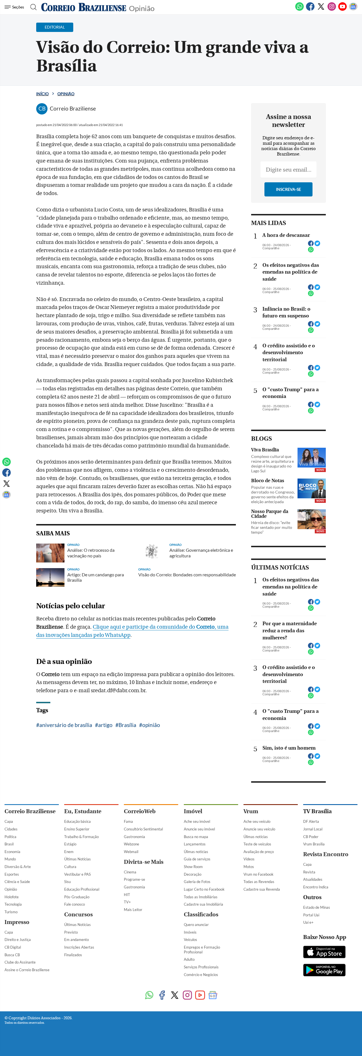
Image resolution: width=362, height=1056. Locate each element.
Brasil (9, 844)
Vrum (251, 811)
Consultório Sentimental (143, 829)
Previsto (71, 932)
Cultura (70, 866)
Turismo (11, 912)
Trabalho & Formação (81, 836)
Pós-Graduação (76, 897)
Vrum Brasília (314, 844)
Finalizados (73, 955)
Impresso (17, 922)
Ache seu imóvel (197, 821)
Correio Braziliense (30, 811)
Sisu (67, 881)
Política (10, 836)
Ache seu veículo (257, 821)
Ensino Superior (76, 829)
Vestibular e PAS (77, 874)
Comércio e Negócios (201, 974)
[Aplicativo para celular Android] (324, 971)
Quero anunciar (196, 924)
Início (42, 93)
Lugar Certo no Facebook (204, 889)
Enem (69, 851)
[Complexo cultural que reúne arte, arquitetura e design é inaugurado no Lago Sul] (312, 458)
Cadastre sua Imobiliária (203, 904)
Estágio (70, 844)
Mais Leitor (133, 909)
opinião (151, 725)
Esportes (12, 874)
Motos (249, 866)
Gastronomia (134, 836)
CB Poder (310, 836)
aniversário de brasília (65, 725)
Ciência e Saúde (17, 881)
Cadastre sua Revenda (262, 889)
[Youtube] (342, 9)
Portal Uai (311, 915)
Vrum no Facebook (258, 874)
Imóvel (193, 811)
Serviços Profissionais (201, 967)
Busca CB (12, 955)
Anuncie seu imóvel (199, 829)
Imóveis (190, 932)
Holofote (12, 897)
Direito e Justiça (18, 939)
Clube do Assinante (20, 962)
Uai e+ (308, 922)
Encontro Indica (315, 887)
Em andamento (76, 939)
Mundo (10, 859)
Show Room (193, 866)
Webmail (131, 851)
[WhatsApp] (299, 9)
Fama (128, 821)
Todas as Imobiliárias (200, 897)
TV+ (127, 902)
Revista (309, 872)
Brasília (127, 725)
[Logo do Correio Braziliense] (83, 7)
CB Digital (13, 947)
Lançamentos (195, 844)
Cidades (11, 829)
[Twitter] (321, 9)
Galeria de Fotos (197, 881)
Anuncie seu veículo (259, 829)
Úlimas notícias (196, 851)
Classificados (201, 914)
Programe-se (134, 879)
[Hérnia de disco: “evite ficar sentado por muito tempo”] (312, 519)
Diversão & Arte (18, 866)
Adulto (189, 959)
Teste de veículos (257, 844)
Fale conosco (74, 904)
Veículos (190, 939)
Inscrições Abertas (79, 947)
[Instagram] (331, 9)
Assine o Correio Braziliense (27, 970)
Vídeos (249, 859)
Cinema (130, 872)
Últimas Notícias (77, 859)
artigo (105, 725)
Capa (9, 821)
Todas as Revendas (259, 881)
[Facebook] (310, 9)
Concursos (78, 914)
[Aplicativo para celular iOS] (324, 953)
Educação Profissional (81, 889)
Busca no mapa (196, 836)
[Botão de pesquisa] (31, 7)
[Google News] (353, 9)
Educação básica (77, 821)
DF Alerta (311, 821)
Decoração (192, 874)
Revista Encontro (325, 854)
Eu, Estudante (82, 811)
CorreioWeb (140, 811)
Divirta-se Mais (143, 862)
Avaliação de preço (259, 851)
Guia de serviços (197, 859)
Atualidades (312, 879)
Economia (12, 851)
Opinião (141, 8)
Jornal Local (312, 829)
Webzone (131, 844)
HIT (127, 894)
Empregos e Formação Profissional (202, 949)
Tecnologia (13, 904)
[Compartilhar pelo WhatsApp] (311, 251)
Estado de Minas (316, 907)
